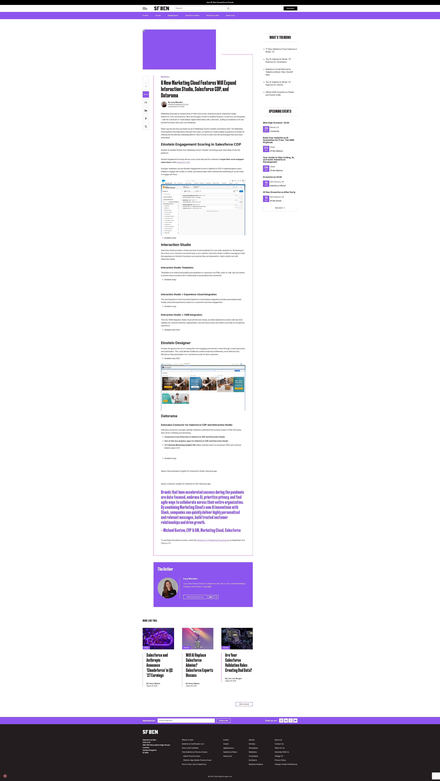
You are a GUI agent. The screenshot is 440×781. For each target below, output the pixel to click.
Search (229, 8)
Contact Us (279, 744)
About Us (278, 740)
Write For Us (280, 748)
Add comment (244, 704)
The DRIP (207, 586)
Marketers (165, 77)
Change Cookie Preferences (286, 764)
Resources (230, 15)
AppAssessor (173, 15)
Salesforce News (192, 15)
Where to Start (187, 740)
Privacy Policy (280, 760)
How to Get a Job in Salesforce (194, 764)
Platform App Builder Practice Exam (197, 760)
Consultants (253, 756)
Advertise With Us (282, 752)
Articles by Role (212, 15)
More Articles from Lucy (195, 597)
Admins (252, 740)
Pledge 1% (279, 756)
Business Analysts (256, 764)
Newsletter (290, 8)
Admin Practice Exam (191, 756)
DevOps (252, 744)
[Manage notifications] (5, 776)
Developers (253, 748)
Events (145, 15)
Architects (253, 760)
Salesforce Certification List (193, 744)
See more (279, 208)
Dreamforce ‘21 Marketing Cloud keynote (213, 540)
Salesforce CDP (183, 162)
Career (158, 15)
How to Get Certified (190, 748)
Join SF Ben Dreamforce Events (220, 2)
